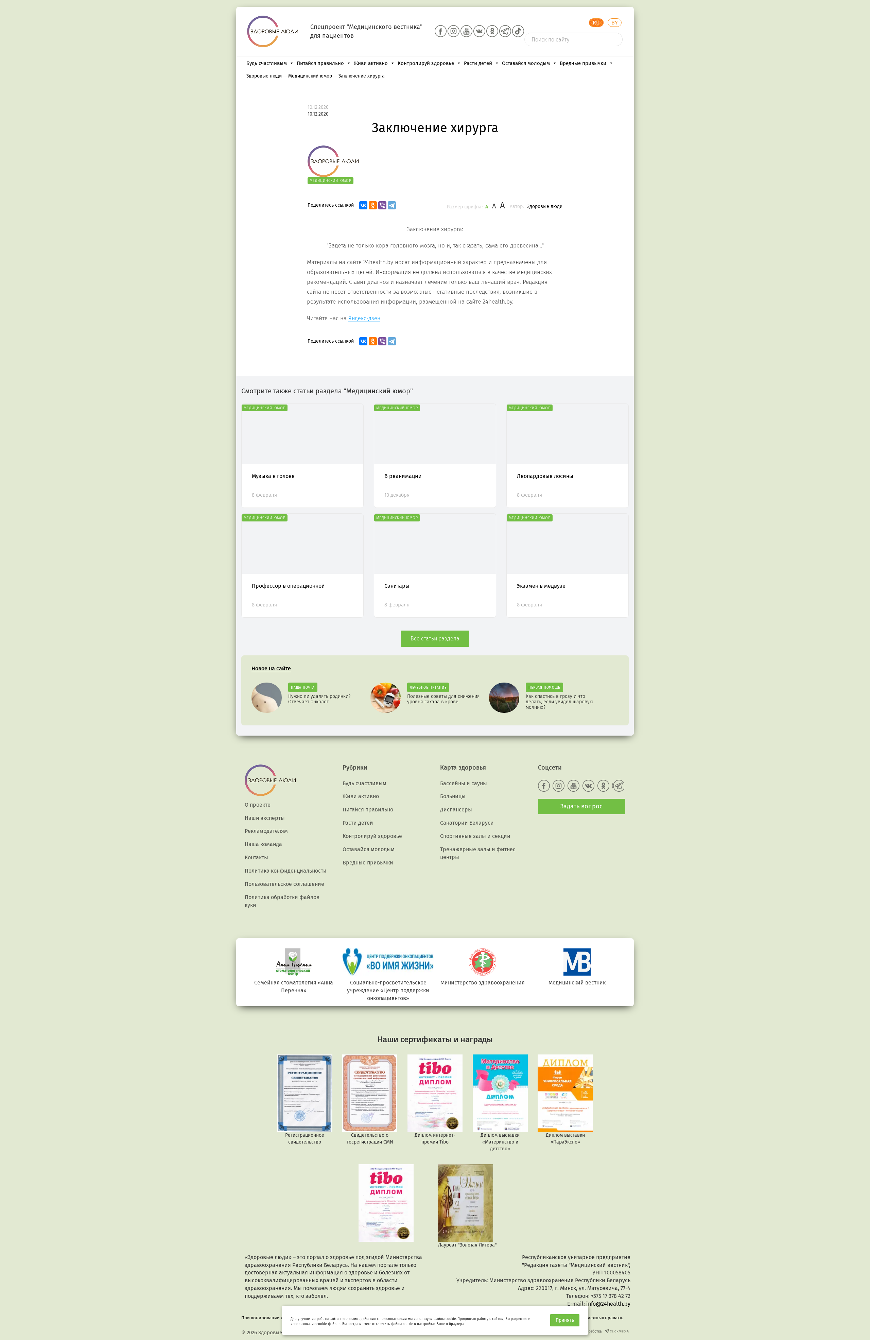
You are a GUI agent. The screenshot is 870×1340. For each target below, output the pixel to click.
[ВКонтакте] (363, 205)
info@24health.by (608, 1304)
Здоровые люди (544, 206)
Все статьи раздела (435, 638)
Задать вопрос (581, 806)
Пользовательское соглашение (284, 884)
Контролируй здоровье (426, 63)
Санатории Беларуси (467, 823)
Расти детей (478, 63)
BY (614, 22)
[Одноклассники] (373, 205)
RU (596, 22)
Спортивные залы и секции (475, 836)
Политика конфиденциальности (286, 870)
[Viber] (382, 205)
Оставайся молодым (526, 63)
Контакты (256, 857)
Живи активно (371, 63)
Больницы (453, 796)
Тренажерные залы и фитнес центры (478, 853)
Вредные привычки (583, 63)
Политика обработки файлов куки (282, 901)
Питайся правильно (320, 63)
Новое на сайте (271, 668)
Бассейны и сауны (463, 783)
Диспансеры (456, 809)
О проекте (258, 805)
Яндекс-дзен (364, 318)
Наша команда (263, 844)
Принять (565, 1320)
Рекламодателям (266, 831)
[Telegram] (392, 205)
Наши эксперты (265, 818)
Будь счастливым (266, 63)
